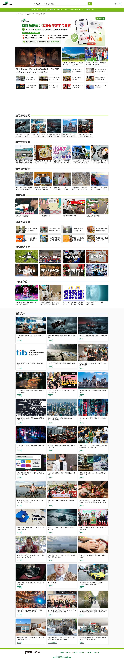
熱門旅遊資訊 (23, 142)
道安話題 (20, 195)
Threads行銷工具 (76, 10)
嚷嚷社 (59, 10)
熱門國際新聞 (23, 168)
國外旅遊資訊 (23, 221)
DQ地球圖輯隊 (49, 10)
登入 (116, 4)
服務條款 (75, 652)
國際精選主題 (23, 246)
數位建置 (89, 652)
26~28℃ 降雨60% (39, 14)
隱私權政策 (82, 652)
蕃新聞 (32, 10)
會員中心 (68, 652)
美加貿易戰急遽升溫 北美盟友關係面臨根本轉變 (62, 363)
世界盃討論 (90, 10)
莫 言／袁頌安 (52, 583)
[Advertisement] (59, 102)
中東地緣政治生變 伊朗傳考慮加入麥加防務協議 (93, 336)
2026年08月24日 (21, 14)
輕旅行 (39, 10)
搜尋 (66, 10)
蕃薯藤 (6, 3)
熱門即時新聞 (23, 115)
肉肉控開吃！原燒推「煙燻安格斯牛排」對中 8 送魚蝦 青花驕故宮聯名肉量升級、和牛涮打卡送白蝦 (93, 502)
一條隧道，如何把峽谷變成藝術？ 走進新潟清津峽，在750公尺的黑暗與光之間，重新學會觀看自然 (93, 611)
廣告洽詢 (96, 652)
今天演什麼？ (23, 281)
